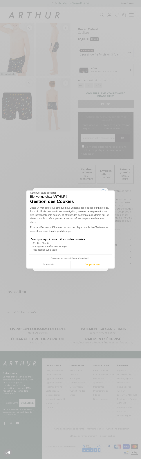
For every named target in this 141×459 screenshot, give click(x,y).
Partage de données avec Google (50, 246)
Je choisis (48, 264)
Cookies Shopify (41, 243)
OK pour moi (92, 264)
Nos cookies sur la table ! (45, 250)
